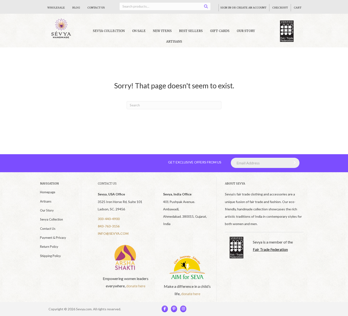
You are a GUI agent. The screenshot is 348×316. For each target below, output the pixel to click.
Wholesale (56, 7)
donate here (135, 286)
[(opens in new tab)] (126, 257)
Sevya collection (109, 31)
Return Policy (49, 246)
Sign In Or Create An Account (243, 7)
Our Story (246, 31)
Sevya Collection (51, 219)
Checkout (280, 7)
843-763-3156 (109, 226)
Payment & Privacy (53, 237)
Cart (297, 7)
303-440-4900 (109, 219)
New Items (162, 31)
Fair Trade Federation (270, 249)
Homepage (47, 192)
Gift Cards (219, 31)
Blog (76, 7)
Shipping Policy (50, 256)
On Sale (139, 31)
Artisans (174, 42)
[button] (293, 162)
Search (208, 7)
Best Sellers (191, 31)
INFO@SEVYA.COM (113, 233)
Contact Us (96, 7)
